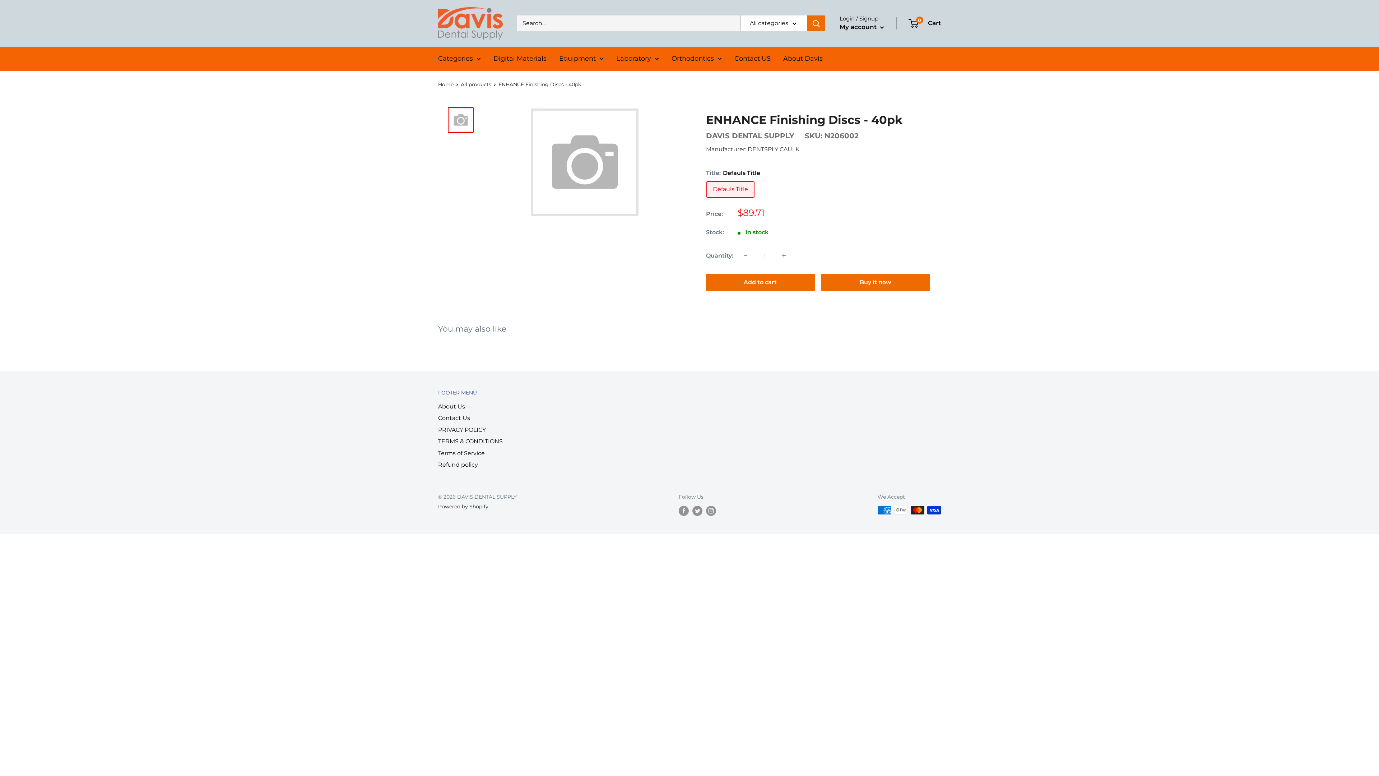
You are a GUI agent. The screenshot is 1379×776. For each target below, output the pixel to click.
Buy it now (875, 282)
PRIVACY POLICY (462, 429)
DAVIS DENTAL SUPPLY (750, 135)
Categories (455, 59)
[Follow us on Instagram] (711, 511)
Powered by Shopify (463, 506)
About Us (451, 406)
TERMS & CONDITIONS (470, 441)
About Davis (803, 59)
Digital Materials (520, 59)
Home (446, 84)
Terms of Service (461, 453)
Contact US (752, 59)
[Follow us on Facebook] (684, 511)
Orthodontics (693, 59)
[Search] (816, 23)
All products (476, 84)
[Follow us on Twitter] (697, 511)
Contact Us (454, 418)
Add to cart (760, 282)
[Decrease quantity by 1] (745, 255)
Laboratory (633, 59)
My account (859, 27)
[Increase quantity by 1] (783, 255)
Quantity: (719, 255)
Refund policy (458, 464)
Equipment (577, 59)
